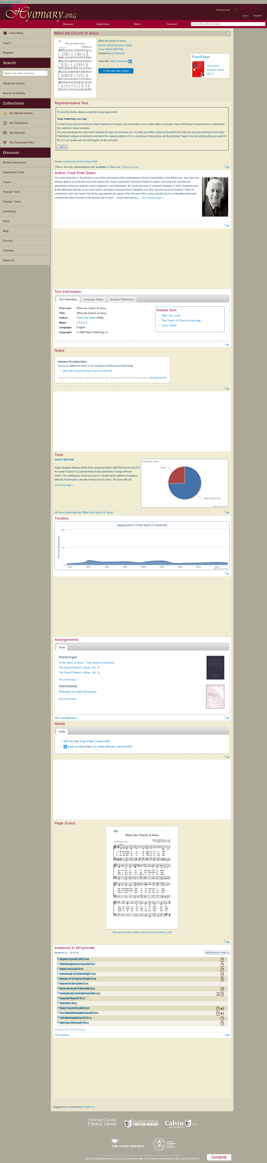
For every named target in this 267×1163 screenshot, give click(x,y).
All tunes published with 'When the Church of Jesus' (84, 512)
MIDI (113, 61)
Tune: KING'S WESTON (110, 49)
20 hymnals (118, 53)
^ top (226, 167)
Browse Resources (14, 162)
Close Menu (16, 32)
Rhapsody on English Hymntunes (78, 691)
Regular (126, 167)
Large (136, 167)
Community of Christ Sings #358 (80, 161)
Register (257, 15)
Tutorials (8, 250)
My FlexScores (19, 122)
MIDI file (68, 741)
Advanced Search (14, 83)
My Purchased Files (22, 142)
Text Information (68, 299)
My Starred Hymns (21, 113)
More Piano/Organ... (68, 679)
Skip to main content (11, 2)
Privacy (109, 1158)
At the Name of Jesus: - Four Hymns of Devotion (86, 662)
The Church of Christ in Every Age (181, 320)
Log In (7, 42)
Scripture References (122, 299)
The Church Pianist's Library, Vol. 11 (215, 70)
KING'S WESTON (64, 459)
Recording (122, 61)
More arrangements (66, 717)
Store (137, 24)
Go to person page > (153, 197)
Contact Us (120, 1158)
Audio (62, 731)
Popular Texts (11, 191)
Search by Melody (14, 93)
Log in (245, 15)
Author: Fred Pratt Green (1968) (115, 45)
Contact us (89, 1107)
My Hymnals (17, 132)
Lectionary (9, 211)
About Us (8, 260)
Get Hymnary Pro (158, 377)
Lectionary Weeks (93, 299)
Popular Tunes (12, 201)
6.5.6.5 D (82, 322)
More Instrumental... (68, 699)
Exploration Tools (13, 172)
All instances (62, 1034)
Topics (7, 182)
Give (177, 1158)
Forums (8, 240)
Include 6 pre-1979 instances (70, 1029)
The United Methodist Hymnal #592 (112, 746)
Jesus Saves (169, 325)
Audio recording (76, 746)
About (88, 1158)
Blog (5, 230)
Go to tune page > (64, 485)
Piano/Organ (201, 56)
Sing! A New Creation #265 (95, 741)
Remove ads (223, 10)
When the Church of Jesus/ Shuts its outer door (87, 371)
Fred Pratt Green (86, 317)
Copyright (98, 1158)
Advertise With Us (137, 1158)
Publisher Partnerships (161, 1158)
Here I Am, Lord (171, 315)
